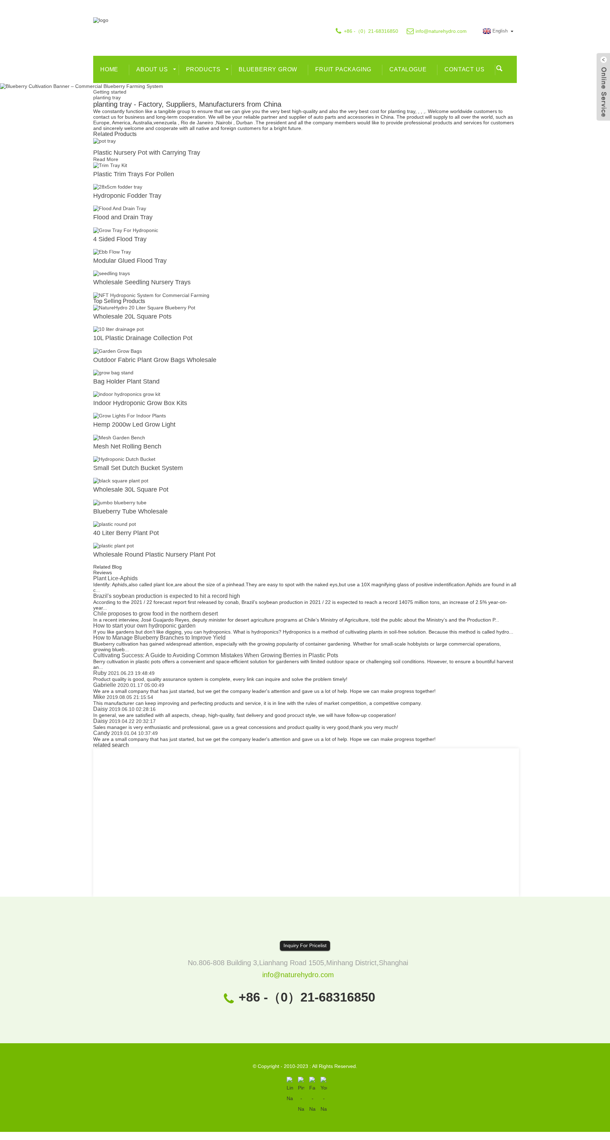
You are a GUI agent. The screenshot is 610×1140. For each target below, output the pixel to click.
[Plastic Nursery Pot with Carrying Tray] (104, 140)
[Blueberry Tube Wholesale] (119, 502)
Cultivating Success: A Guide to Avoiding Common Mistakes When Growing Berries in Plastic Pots (215, 655)
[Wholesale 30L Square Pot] (120, 480)
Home (109, 69)
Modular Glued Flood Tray (130, 260)
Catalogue (407, 69)
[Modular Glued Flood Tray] (112, 251)
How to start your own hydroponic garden (144, 626)
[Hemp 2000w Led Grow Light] (129, 415)
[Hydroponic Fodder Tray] (117, 186)
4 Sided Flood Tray (119, 239)
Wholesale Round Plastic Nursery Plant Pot (154, 554)
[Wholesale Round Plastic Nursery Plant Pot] (113, 545)
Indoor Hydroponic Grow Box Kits (140, 402)
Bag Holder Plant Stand (126, 381)
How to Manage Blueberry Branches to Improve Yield (159, 638)
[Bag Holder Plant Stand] (113, 372)
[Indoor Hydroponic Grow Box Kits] (126, 394)
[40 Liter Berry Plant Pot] (114, 524)
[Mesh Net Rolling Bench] (119, 437)
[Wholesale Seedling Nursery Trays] (111, 273)
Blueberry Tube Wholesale (130, 511)
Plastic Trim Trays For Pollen (133, 174)
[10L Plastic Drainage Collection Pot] (118, 329)
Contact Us (464, 69)
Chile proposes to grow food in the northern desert (155, 614)
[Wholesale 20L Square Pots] (144, 307)
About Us (152, 69)
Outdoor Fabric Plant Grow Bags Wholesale (154, 359)
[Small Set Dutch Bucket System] (124, 459)
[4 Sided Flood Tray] (125, 229)
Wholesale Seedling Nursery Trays (142, 282)
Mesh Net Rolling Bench (127, 446)
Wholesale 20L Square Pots (132, 316)
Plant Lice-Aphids (115, 578)
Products (203, 69)
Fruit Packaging (343, 69)
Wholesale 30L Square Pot (130, 489)
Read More (105, 159)
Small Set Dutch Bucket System (138, 467)
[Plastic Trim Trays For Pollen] (110, 165)
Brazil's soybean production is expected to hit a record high (166, 596)
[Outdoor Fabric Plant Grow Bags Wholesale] (117, 350)
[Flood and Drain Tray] (119, 208)
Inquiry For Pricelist (305, 945)
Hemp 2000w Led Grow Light (134, 424)
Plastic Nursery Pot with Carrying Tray (146, 152)
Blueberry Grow (268, 69)
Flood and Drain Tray (122, 217)
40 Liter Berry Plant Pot (126, 532)
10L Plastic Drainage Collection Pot (142, 338)
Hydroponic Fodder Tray (127, 195)
